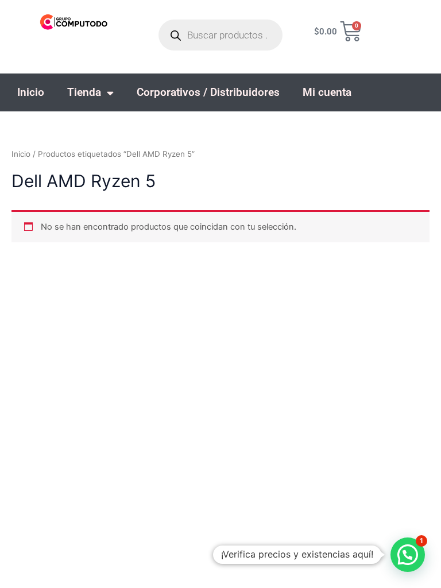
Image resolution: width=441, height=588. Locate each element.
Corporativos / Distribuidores (208, 92)
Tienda (84, 92)
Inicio (30, 92)
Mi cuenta (327, 92)
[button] (407, 554)
